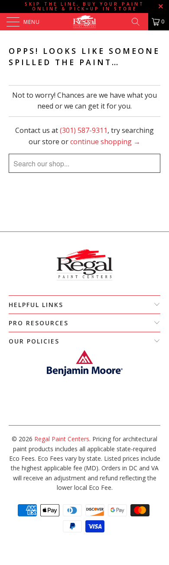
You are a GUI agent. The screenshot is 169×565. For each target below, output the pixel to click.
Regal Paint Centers (61, 439)
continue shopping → (105, 141)
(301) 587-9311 (83, 130)
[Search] (138, 22)
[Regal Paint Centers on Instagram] (88, 412)
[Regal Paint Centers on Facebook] (80, 412)
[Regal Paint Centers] (84, 21)
